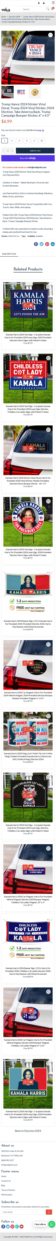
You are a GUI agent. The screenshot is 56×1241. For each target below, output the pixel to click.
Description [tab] (9, 254)
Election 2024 (14, 16)
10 (42, 140)
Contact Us (6, 1181)
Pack (3, 135)
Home (3, 16)
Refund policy (6, 1194)
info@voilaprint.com (37, 167)
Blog (3, 1185)
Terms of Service (8, 1190)
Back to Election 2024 (28, 1130)
